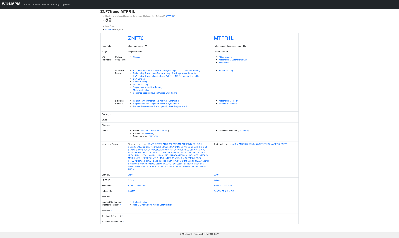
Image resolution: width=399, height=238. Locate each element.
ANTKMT (177, 144)
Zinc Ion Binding (140, 84)
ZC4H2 (179, 166)
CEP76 (184, 146)
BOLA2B (132, 146)
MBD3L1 (183, 155)
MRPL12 (140, 158)
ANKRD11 (243, 144)
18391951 (145, 130)
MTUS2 (156, 158)
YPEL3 (162, 166)
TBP (184, 163)
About (27, 4)
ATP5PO (186, 144)
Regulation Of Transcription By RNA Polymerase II (156, 100)
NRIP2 (177, 158)
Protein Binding (140, 81)
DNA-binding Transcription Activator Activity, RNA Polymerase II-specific (166, 75)
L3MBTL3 (194, 152)
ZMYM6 (186, 166)
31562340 (163, 130)
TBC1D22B (177, 163)
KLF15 (166, 152)
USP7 (143, 166)
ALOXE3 (158, 144)
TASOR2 (167, 163)
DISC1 (204, 146)
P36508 (131, 190)
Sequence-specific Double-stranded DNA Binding (155, 92)
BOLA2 (200, 144)
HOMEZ (139, 152)
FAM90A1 (164, 149)
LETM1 (131, 155)
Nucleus (136, 56)
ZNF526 (202, 166)
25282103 (154, 130)
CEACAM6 (175, 146)
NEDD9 (170, 158)
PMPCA (191, 158)
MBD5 (190, 155)
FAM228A (155, 149)
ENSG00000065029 (137, 185)
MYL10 (163, 158)
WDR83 (155, 166)
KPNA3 (172, 152)
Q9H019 (230, 190)
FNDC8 (180, 149)
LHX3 (137, 155)
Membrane (223, 62)
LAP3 (202, 152)
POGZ (198, 158)
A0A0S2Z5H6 (220, 190)
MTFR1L (224, 37)
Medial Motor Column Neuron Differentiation (152, 204)
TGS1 (196, 163)
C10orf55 (141, 146)
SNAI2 (206, 160)
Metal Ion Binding (141, 89)
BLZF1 (193, 144)
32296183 (170, 16)
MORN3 (131, 158)
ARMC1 (252, 144)
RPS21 (176, 160)
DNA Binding (139, 78)
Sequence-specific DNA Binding (147, 87)
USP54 (131, 166)
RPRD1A (168, 160)
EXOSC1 (146, 149)
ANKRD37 (167, 144)
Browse (36, 4)
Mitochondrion (225, 56)
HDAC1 (131, 152)
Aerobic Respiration (228, 103)
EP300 (138, 149)
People (45, 4)
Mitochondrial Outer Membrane (233, 59)
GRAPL (201, 149)
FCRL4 (173, 149)
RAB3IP (142, 160)
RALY (148, 160)
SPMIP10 (150, 163)
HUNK (146, 152)
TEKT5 (190, 163)
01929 (131, 180)
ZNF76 (136, 37)
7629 (130, 174)
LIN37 (154, 155)
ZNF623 (131, 169)
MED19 (197, 155)
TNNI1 (203, 163)
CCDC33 (166, 146)
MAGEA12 (275, 144)
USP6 (137, 166)
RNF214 (160, 160)
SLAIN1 (191, 160)
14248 (216, 180)
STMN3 (159, 163)
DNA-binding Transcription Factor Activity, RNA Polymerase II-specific (165, 73)
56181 (216, 174)
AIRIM (235, 144)
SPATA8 (142, 163)
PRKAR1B (133, 160)
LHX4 (143, 155)
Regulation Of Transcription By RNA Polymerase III (156, 103)
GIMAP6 (193, 149)
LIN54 (160, 155)
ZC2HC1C (170, 166)
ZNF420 (194, 166)
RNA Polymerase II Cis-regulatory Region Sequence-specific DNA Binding (166, 70)
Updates (66, 4)
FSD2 (186, 149)
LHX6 (149, 155)
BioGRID (109, 29)
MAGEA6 (174, 155)
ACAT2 (151, 144)
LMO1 (166, 155)
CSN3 (190, 146)
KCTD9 (159, 152)
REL (154, 160)
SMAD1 (198, 160)
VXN (149, 166)
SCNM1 (183, 160)
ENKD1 (131, 149)
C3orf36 (157, 146)
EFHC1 (266, 144)
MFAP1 (204, 155)
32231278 (153, 136)
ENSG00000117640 (223, 185)
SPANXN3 (132, 163)
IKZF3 (152, 152)
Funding (55, 4)
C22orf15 (149, 146)
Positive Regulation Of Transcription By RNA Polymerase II (160, 106)
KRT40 (180, 152)
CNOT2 (259, 144)
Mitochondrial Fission (228, 100)
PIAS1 (184, 158)
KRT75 (186, 152)
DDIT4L (197, 146)
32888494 (149, 133)
